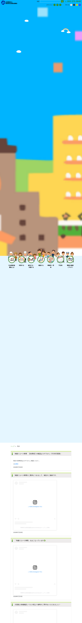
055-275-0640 (74, 1)
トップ (12, 446)
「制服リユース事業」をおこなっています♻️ (30, 540)
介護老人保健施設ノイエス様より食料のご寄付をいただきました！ (37, 604)
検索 (38, 1)
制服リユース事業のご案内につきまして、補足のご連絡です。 (36, 475)
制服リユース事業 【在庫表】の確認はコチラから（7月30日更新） (38, 454)
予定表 (60, 265)
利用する (21, 265)
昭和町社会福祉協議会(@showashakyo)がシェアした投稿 (34, 527)
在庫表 (16, 464)
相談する (41, 265)
